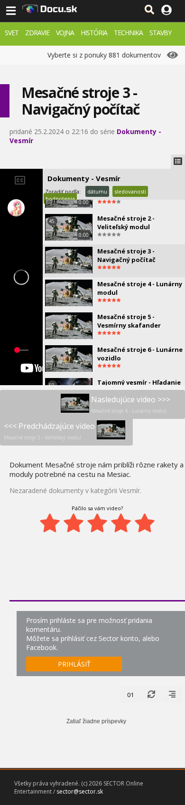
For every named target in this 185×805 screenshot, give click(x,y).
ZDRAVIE (37, 32)
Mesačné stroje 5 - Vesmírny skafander (129, 321)
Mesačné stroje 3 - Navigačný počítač (126, 255)
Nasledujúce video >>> (130, 404)
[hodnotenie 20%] (50, 523)
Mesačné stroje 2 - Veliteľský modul (126, 222)
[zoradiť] (172, 695)
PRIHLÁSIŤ (74, 664)
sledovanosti (130, 191)
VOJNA (65, 32)
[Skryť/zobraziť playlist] (178, 162)
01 (130, 694)
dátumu (97, 191)
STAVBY (160, 32)
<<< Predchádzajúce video (49, 431)
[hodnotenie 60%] (97, 523)
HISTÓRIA (94, 32)
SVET (11, 32)
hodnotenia (60, 198)
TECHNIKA (128, 32)
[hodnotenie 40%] (73, 523)
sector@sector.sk (79, 791)
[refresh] (151, 695)
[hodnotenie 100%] (145, 523)
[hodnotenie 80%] (121, 523)
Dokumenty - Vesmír (83, 178)
